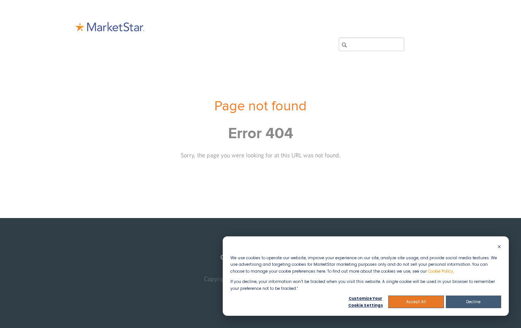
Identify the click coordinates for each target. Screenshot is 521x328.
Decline (473, 302)
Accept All (416, 302)
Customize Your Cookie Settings (365, 302)
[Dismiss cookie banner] (499, 247)
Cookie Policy (440, 271)
